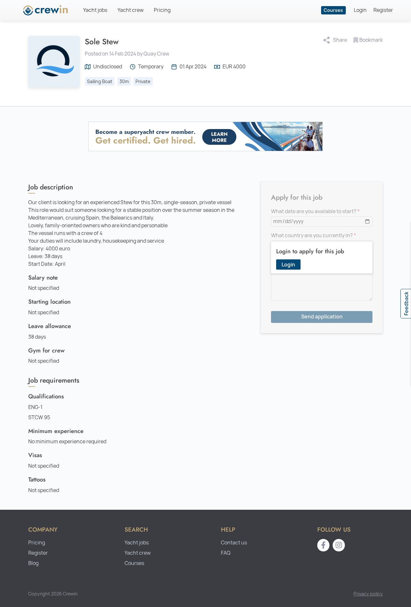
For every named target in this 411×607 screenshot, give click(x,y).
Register (383, 10)
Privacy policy (368, 594)
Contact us (234, 542)
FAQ (226, 553)
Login (360, 10)
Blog (33, 563)
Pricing (162, 10)
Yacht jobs (95, 10)
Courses (333, 10)
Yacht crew (131, 10)
